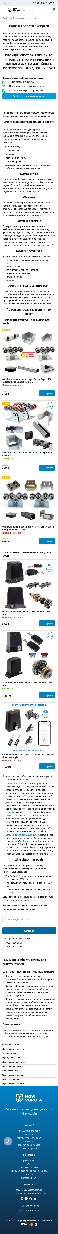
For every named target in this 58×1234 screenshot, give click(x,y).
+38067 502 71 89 (30, 1206)
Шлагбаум (29, 1141)
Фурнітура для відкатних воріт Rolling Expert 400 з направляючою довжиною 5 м (27, 380)
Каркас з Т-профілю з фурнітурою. (22, 834)
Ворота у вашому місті (29, 1144)
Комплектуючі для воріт (29, 1137)
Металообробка (29, 1148)
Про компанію (29, 1160)
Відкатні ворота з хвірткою (13, 1084)
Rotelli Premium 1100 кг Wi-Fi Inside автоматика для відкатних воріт (28, 756)
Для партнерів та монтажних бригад (29, 1170)
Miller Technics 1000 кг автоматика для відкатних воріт (27, 683)
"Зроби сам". (12, 783)
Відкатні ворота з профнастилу (14, 1075)
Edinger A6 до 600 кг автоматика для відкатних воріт (26, 613)
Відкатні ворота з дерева (12, 1066)
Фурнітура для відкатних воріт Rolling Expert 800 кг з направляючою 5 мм (28, 528)
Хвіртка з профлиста (10, 1079)
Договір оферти (29, 1177)
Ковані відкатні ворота (11, 1071)
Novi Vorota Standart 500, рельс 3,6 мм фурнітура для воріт (27, 454)
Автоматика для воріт (29, 1130)
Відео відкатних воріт (11, 1058)
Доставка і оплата (29, 1167)
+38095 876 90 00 (30, 1210)
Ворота (29, 1134)
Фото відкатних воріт (10, 1053)
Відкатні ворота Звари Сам (13, 1049)
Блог (29, 1163)
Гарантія (29, 1174)
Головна (6, 18)
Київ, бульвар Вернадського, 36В (29, 1193)
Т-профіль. (10, 812)
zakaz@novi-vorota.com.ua (29, 1189)
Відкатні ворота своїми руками (14, 1062)
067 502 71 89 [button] (44, 2)
